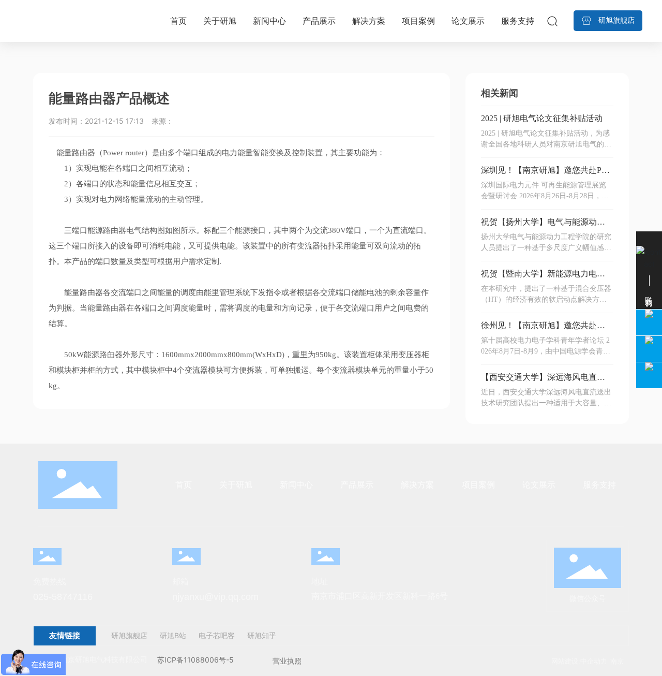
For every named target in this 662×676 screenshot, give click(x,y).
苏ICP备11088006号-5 (195, 659)
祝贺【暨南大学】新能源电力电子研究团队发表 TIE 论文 (543, 277)
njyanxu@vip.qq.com (215, 597)
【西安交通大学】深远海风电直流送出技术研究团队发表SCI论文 (543, 381)
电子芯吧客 (216, 635)
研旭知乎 (261, 635)
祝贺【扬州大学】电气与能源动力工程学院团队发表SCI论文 (543, 225)
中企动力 (593, 661)
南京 (617, 661)
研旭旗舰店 (129, 635)
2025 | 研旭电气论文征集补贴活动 (542, 118)
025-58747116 (63, 597)
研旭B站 (173, 635)
